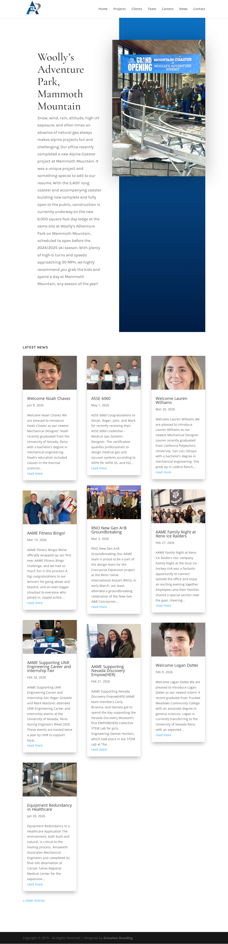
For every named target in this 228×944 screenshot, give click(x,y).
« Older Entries (34, 900)
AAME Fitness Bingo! (46, 533)
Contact (199, 9)
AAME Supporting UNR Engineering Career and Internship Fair (49, 666)
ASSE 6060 (100, 398)
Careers (167, 9)
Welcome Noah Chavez (48, 398)
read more (35, 473)
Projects (119, 9)
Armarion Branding (118, 938)
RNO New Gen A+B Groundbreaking (109, 530)
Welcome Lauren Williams (171, 400)
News (183, 9)
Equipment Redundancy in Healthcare (49, 807)
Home (103, 9)
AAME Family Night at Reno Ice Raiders (176, 534)
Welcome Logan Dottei (177, 665)
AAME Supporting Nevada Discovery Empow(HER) (108, 670)
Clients (137, 9)
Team (152, 9)
